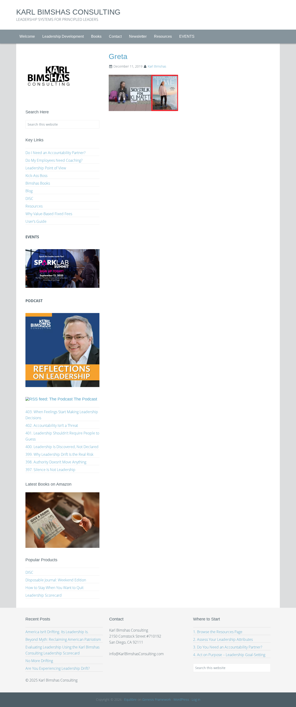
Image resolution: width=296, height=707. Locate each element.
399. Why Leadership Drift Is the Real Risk (59, 454)
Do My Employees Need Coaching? (54, 160)
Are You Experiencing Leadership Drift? (57, 668)
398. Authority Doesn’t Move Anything (55, 462)
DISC (29, 198)
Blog (29, 190)
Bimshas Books (37, 183)
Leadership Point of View (45, 168)
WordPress (181, 699)
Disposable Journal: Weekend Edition (55, 580)
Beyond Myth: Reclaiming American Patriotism (63, 639)
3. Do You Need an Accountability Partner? (227, 647)
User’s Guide (35, 221)
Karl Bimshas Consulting (68, 12)
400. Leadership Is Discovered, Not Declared (62, 446)
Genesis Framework (156, 699)
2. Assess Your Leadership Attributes (223, 639)
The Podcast (85, 399)
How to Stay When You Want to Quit (54, 587)
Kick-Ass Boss (36, 175)
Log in (196, 699)
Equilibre (130, 699)
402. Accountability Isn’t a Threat (51, 425)
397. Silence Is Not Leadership (50, 469)
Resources (34, 206)
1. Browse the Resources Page (217, 631)
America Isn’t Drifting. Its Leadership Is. (57, 631)
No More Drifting (39, 660)
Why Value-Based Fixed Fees (48, 213)
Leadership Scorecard (43, 595)
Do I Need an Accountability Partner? (55, 152)
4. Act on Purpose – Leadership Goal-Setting (229, 654)
